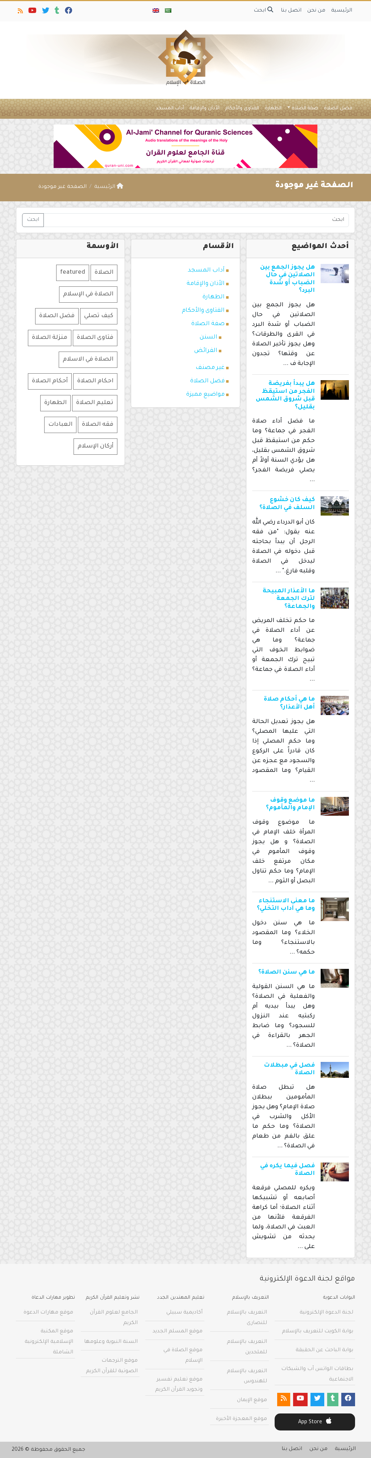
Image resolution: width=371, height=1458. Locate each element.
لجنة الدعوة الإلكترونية (326, 1313)
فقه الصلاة (97, 424)
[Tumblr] (56, 12)
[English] (156, 11)
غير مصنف (210, 368)
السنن (208, 337)
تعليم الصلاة (94, 403)
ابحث (260, 11)
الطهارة (273, 108)
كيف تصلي (98, 316)
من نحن (316, 11)
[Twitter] (45, 12)
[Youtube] (31, 12)
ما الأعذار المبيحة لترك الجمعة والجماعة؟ (289, 599)
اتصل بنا (291, 11)
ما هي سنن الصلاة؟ (286, 972)
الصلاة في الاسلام (88, 359)
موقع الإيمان (252, 1400)
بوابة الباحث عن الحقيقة (324, 1350)
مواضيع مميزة (205, 394)
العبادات (60, 424)
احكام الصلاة (95, 381)
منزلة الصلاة (49, 338)
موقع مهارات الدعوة (48, 1313)
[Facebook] (68, 12)
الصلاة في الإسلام (88, 294)
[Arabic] (168, 11)
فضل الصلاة (338, 108)
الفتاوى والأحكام (242, 108)
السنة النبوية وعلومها (111, 1342)
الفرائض (205, 351)
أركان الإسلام (95, 446)
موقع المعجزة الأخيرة (241, 1419)
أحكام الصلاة (50, 381)
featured (72, 272)
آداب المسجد (169, 108)
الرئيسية (341, 11)
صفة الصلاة (305, 108)
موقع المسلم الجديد (178, 1332)
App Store (311, 1422)
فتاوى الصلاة (95, 338)
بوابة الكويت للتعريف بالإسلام (317, 1332)
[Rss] (20, 12)
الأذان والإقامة (205, 108)
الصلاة (104, 272)
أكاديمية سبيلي (184, 1313)
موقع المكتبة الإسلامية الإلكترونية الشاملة (49, 1342)
